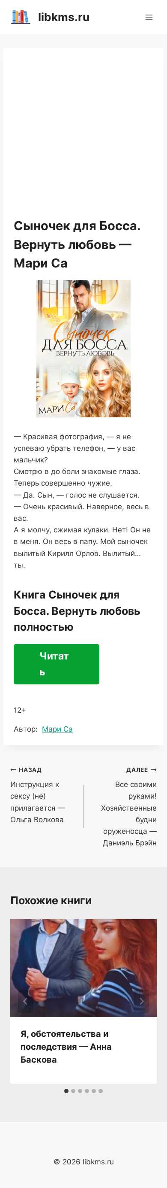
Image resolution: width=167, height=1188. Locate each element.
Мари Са (57, 729)
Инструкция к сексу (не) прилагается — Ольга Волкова (37, 795)
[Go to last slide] (25, 1001)
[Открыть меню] (149, 17)
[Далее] (141, 1001)
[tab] (66, 1091)
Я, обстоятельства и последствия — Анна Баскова (66, 1047)
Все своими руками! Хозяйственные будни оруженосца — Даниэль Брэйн (129, 807)
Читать (54, 664)
